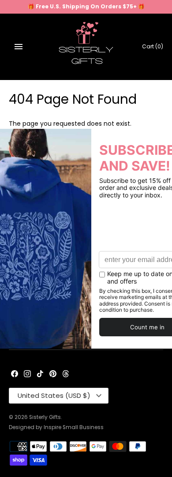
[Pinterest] (52, 374)
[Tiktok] (40, 374)
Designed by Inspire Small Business (56, 427)
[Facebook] (14, 374)
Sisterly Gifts (45, 417)
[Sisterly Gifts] (86, 46)
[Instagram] (27, 374)
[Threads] (65, 374)
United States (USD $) (54, 395)
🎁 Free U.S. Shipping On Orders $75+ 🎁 (86, 6)
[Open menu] (18, 46)
